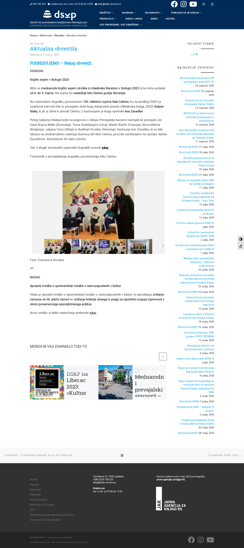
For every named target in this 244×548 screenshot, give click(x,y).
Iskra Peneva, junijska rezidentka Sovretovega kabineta (199, 301)
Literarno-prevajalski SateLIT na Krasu (195, 211)
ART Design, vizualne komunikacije (69, 542)
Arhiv (32, 509)
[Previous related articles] (155, 356)
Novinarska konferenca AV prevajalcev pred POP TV (197, 79)
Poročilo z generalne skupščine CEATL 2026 (200, 234)
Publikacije (35, 494)
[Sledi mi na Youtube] (193, 4)
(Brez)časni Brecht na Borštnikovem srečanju (199, 347)
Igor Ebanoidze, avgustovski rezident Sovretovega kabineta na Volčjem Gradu (195, 133)
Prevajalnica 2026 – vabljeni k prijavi (195, 408)
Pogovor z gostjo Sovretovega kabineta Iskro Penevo (196, 369)
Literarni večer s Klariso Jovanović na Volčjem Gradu (196, 315)
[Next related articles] (163, 356)
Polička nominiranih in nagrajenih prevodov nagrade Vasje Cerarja (195, 161)
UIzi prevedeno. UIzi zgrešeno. (45, 519)
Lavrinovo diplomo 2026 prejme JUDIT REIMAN (199, 334)
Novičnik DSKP (191, 91)
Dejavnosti (35, 489)
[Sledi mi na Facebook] (174, 4)
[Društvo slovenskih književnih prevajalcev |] (58, 18)
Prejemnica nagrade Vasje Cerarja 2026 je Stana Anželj (197, 421)
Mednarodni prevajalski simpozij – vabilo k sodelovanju (149, 395)
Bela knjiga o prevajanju (42, 504)
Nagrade (34, 484)
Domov (34, 35)
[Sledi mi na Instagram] (184, 4)
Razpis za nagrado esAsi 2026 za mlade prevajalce (195, 182)
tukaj (92, 313)
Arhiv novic (46, 35)
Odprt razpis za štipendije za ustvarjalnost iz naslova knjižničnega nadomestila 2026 (196, 386)
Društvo (34, 479)
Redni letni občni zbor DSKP (194, 358)
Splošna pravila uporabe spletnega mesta (51, 514)
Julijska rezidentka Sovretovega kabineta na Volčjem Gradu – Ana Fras (198, 196)
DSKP (42, 537)
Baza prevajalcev (39, 499)
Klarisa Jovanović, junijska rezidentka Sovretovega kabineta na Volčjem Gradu (196, 278)
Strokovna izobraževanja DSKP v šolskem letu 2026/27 (194, 247)
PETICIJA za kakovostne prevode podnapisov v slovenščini (198, 117)
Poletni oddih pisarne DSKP (194, 223)
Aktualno (59, 35)
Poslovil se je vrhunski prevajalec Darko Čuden (199, 102)
